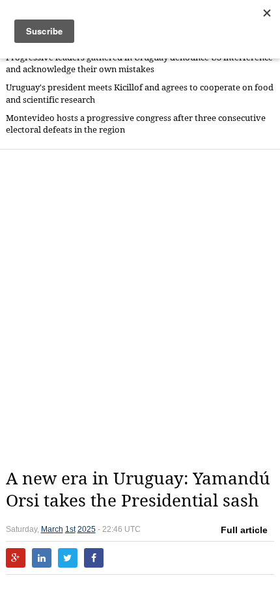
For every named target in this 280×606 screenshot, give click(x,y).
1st (70, 529)
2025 (86, 529)
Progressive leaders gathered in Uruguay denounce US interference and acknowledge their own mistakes (139, 63)
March (52, 529)
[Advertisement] (140, 309)
